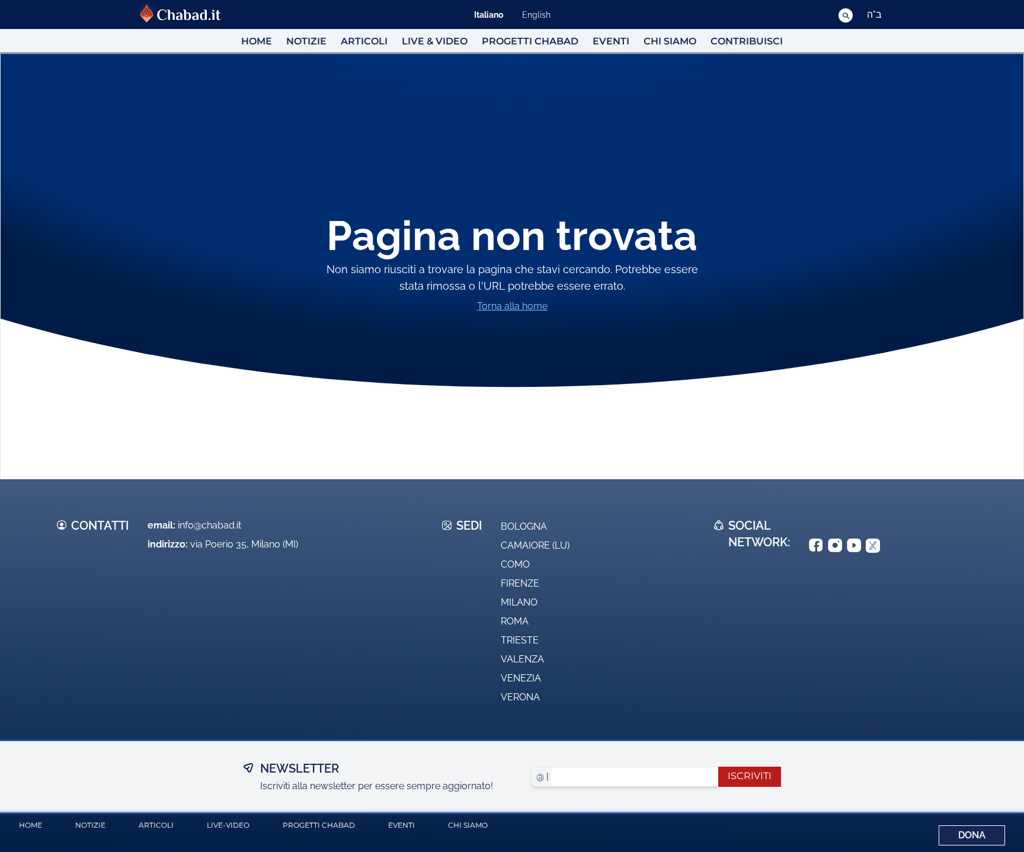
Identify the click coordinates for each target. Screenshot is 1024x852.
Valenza (522, 659)
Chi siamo (670, 41)
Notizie (306, 41)
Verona (520, 697)
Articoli (364, 41)
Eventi (611, 41)
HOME (256, 41)
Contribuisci (747, 41)
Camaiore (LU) (535, 545)
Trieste (520, 640)
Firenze (520, 583)
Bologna (524, 526)
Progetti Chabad (530, 41)
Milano (519, 602)
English (536, 15)
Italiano (488, 15)
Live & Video (435, 41)
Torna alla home (512, 306)
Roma (515, 621)
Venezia (521, 678)
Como (515, 564)
